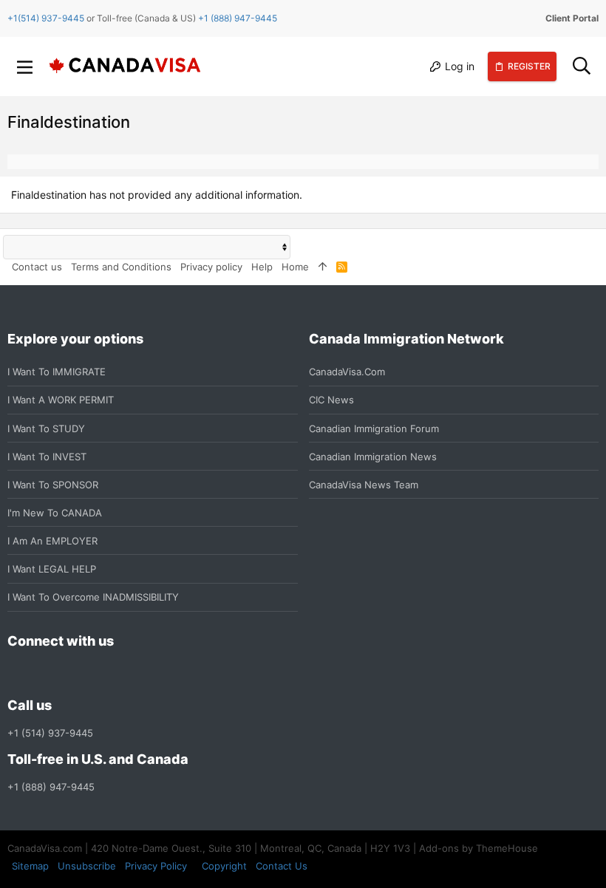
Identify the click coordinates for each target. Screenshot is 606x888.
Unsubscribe (87, 866)
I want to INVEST (46, 456)
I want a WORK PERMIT (60, 400)
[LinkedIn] (69, 673)
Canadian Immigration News (373, 456)
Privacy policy (211, 267)
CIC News (331, 400)
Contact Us (281, 866)
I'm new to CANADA (54, 513)
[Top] (322, 267)
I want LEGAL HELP (51, 569)
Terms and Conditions (121, 267)
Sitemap (30, 866)
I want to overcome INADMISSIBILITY (93, 597)
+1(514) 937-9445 (45, 18)
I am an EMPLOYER (52, 541)
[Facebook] (16, 673)
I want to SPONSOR (52, 485)
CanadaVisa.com (347, 372)
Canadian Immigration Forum (374, 428)
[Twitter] (96, 673)
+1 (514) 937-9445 (50, 733)
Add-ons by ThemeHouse (478, 848)
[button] (25, 66)
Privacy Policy (156, 866)
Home (295, 267)
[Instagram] (43, 673)
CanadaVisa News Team (363, 485)
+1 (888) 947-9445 (237, 18)
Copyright (224, 866)
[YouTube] (123, 673)
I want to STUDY (46, 428)
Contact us (37, 267)
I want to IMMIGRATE (56, 372)
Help (262, 267)
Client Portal (572, 18)
